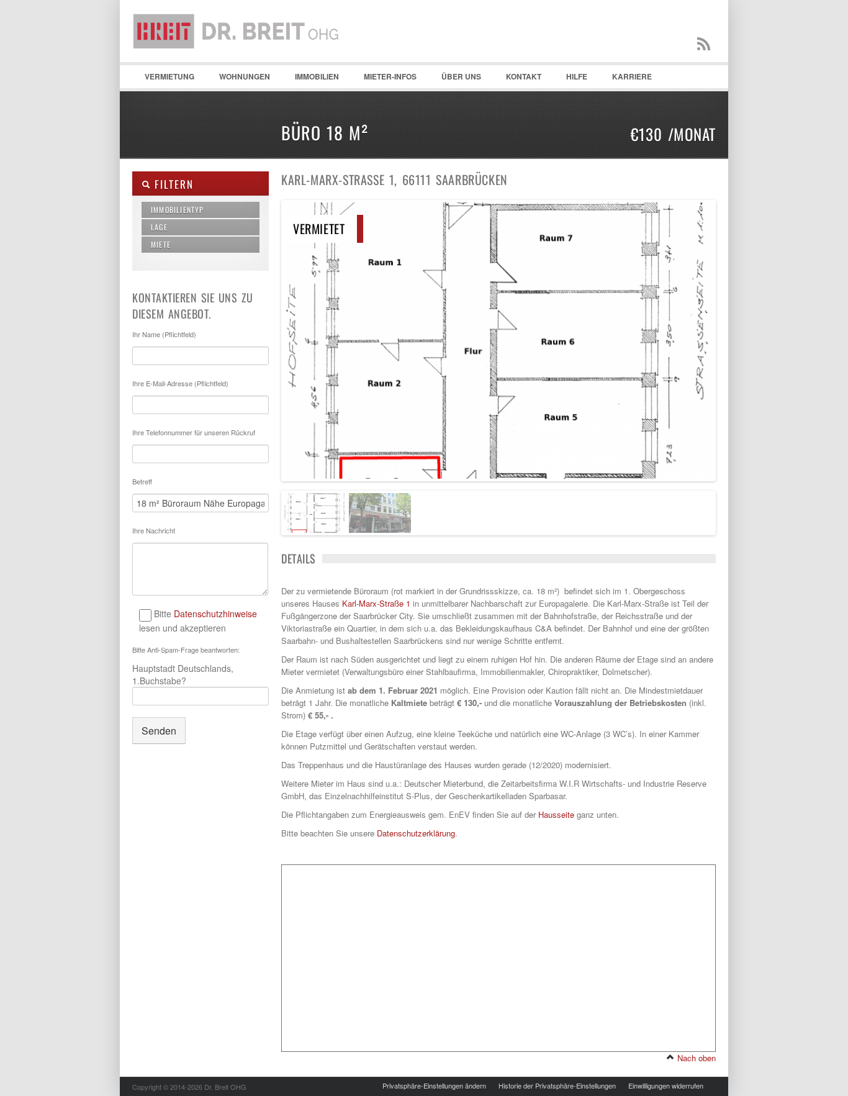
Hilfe (570, 79)
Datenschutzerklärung (416, 833)
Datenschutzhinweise (215, 613)
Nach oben (695, 1058)
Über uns (461, 76)
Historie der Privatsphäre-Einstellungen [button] (557, 1085)
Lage (159, 227)
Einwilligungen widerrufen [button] (665, 1085)
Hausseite (556, 814)
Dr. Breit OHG (241, 62)
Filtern (171, 184)
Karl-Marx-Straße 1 (376, 603)
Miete (161, 244)
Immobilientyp (177, 209)
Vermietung (163, 79)
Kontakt (517, 79)
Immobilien (310, 79)
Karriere (632, 76)
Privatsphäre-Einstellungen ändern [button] (434, 1085)
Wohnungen (238, 79)
